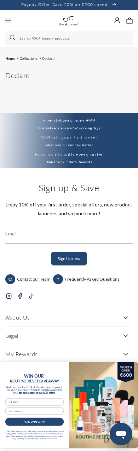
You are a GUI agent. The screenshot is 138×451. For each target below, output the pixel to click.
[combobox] (69, 38)
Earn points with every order (69, 154)
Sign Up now (69, 258)
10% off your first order (69, 137)
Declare (48, 58)
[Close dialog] (130, 367)
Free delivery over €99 (68, 120)
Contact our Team (34, 279)
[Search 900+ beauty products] (13, 38)
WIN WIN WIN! (34, 421)
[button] (129, 20)
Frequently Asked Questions (92, 279)
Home (10, 58)
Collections (29, 58)
